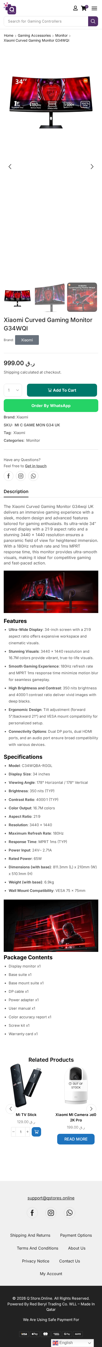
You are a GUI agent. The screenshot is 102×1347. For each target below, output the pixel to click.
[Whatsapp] (33, 476)
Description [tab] (16, 491)
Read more (76, 1139)
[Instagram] (21, 476)
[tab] (16, 492)
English (65, 1343)
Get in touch (36, 466)
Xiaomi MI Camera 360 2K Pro (75, 1117)
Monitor (61, 35)
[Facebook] (8, 476)
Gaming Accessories (34, 35)
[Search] (93, 21)
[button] (85, 8)
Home (8, 35)
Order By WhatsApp (51, 405)
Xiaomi (22, 417)
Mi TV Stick (26, 1115)
